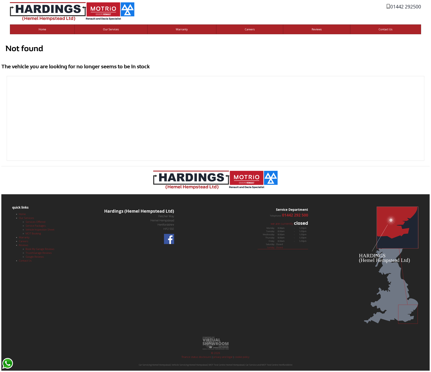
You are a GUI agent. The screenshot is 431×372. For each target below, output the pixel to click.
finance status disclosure (197, 357)
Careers (250, 29)
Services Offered (35, 222)
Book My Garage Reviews (40, 249)
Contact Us (385, 29)
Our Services (111, 29)
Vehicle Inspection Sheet (40, 229)
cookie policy (242, 357)
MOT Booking (33, 233)
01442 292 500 (295, 215)
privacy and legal (222, 357)
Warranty (182, 29)
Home (42, 29)
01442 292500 (405, 6)
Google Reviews (35, 257)
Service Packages (36, 225)
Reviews (317, 29)
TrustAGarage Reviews (39, 253)
